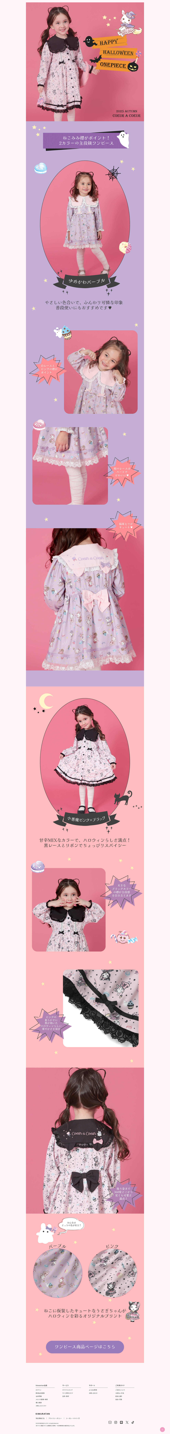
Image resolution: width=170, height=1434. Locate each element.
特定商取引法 (40, 1418)
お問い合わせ (93, 1393)
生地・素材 (65, 1396)
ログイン (38, 1390)
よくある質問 (93, 1390)
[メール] (110, 1422)
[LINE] (121, 1422)
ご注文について (120, 1390)
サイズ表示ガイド (67, 1393)
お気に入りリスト (41, 1406)
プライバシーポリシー (55, 1418)
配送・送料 (118, 1396)
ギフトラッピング (67, 1390)
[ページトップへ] (162, 1429)
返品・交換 (118, 1399)
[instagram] (115, 1422)
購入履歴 (39, 1403)
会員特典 (39, 1396)
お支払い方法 (119, 1393)
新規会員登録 (40, 1393)
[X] (127, 1422)
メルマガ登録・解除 (42, 1399)
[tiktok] (132, 1422)
